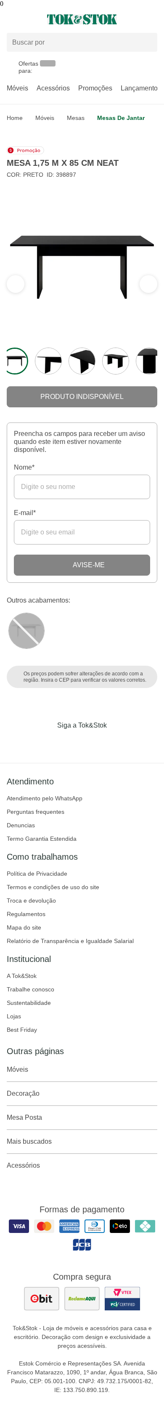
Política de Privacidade (37, 873)
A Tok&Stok (22, 975)
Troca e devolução (31, 900)
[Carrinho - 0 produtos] (152, 19)
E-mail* (25, 512)
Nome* (24, 467)
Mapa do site (24, 927)
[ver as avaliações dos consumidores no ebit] (41, 1298)
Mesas (76, 117)
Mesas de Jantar (121, 117)
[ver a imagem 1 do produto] (14, 361)
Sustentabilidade (29, 1002)
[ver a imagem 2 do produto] (48, 361)
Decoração (23, 1093)
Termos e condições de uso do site (53, 887)
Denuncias (21, 825)
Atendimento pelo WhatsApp (44, 798)
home (15, 117)
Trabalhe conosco (30, 989)
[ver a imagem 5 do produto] (149, 361)
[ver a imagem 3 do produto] (82, 361)
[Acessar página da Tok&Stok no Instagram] (70, 742)
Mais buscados (29, 1141)
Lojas (14, 1016)
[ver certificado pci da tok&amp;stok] (122, 1298)
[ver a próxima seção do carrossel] (15, 284)
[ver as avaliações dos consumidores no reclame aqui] (82, 1298)
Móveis (17, 88)
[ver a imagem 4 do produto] (115, 361)
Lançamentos (141, 88)
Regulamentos (26, 914)
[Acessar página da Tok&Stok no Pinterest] (94, 742)
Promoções (95, 88)
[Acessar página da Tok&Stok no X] (117, 742)
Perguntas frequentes (35, 811)
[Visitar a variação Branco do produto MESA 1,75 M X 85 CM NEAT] (26, 631)
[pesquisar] (147, 42)
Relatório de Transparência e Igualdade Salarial (70, 941)
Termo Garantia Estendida (42, 838)
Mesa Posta (24, 1117)
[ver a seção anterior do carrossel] (148, 284)
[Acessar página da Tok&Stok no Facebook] (46, 742)
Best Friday (22, 1029)
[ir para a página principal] (82, 19)
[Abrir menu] (27, 19)
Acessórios (53, 88)
